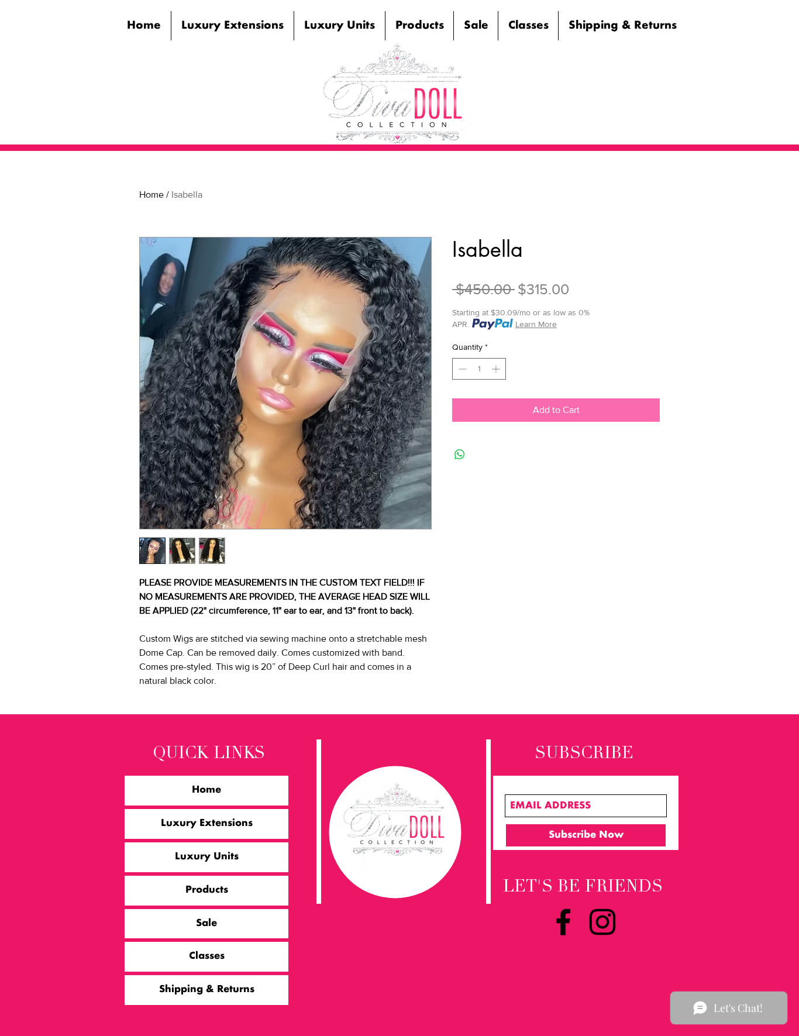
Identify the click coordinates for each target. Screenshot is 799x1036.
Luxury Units (207, 857)
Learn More (536, 324)
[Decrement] (461, 369)
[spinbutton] (479, 369)
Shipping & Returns (206, 989)
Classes (207, 956)
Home (151, 194)
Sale (206, 923)
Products (206, 890)
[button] (232, 25)
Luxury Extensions (207, 823)
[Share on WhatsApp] (460, 455)
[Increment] (497, 369)
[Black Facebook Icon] (563, 921)
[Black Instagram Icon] (602, 921)
